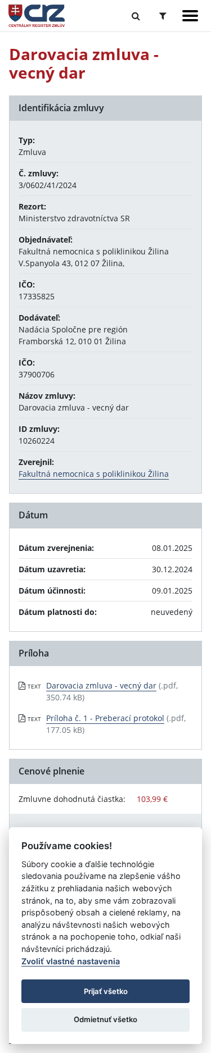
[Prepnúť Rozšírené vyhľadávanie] (163, 15)
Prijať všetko (106, 991)
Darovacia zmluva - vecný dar (101, 685)
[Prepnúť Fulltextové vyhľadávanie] (135, 15)
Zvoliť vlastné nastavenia (70, 961)
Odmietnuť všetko (105, 1019)
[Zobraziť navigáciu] (190, 15)
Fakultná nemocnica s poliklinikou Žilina (94, 473)
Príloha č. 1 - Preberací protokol (105, 718)
